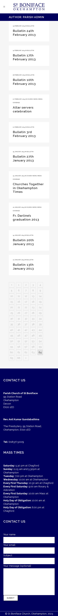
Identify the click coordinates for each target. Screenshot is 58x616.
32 (26, 318)
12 (26, 296)
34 (40, 318)
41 (19, 329)
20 (11, 307)
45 (11, 335)
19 (40, 301)
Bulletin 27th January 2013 (23, 158)
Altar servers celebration (23, 109)
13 (33, 296)
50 (11, 341)
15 (11, 301)
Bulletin (30, 26)
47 (26, 335)
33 (33, 318)
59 (40, 346)
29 (40, 313)
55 (11, 346)
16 (19, 301)
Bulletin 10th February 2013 (24, 81)
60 (11, 352)
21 (19, 307)
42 (26, 329)
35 (11, 324)
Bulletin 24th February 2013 (24, 32)
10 (11, 296)
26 (18, 313)
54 (40, 341)
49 (40, 335)
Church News (32, 99)
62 (26, 352)
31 (19, 318)
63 (33, 352)
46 (18, 335)
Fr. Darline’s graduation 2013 (26, 217)
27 (26, 313)
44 (40, 329)
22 (26, 307)
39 (40, 324)
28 (33, 313)
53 (33, 341)
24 (40, 307)
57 (26, 346)
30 (11, 318)
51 (19, 341)
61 (19, 352)
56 (18, 346)
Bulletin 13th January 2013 (23, 266)
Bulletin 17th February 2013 (24, 57)
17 (26, 301)
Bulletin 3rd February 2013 (24, 134)
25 (11, 313)
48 (33, 335)
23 (33, 307)
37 (26, 324)
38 (33, 324)
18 (33, 301)
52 (26, 341)
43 (33, 329)
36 (18, 324)
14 (40, 296)
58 (33, 346)
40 (11, 329)
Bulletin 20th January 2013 (23, 242)
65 (11, 358)
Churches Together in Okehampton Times (28, 187)
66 (18, 358)
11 (19, 296)
